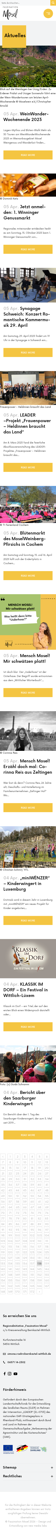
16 (17, 1168)
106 (10, 1241)
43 (10, 1190)
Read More (28, 155)
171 (25, 1291)
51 (17, 1196)
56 (3, 1201)
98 (2, 1235)
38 (24, 1184)
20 (47, 1168)
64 (10, 1207)
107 (17, 1241)
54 (39, 1196)
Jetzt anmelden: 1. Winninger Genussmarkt (24, 212)
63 (3, 1207)
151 (32, 1274)
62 (47, 1201)
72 (17, 1213)
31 (24, 1179)
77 (2, 1218)
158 (32, 1280)
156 (17, 1280)
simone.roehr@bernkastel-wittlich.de (29, 1354)
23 (17, 1173)
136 (25, 1263)
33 (39, 1179)
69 (47, 1207)
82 (39, 1218)
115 (25, 1246)
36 (10, 1184)
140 (3, 1269)
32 (32, 1179)
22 (10, 1173)
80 (25, 1218)
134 (10, 1263)
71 (10, 1213)
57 (10, 1201)
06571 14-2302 (16, 1362)
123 (32, 1252)
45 (24, 1190)
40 (39, 1184)
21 (3, 1173)
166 (39, 1286)
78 (10, 1218)
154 (3, 1280)
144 (32, 1269)
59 (25, 1201)
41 (47, 1184)
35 (3, 1184)
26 (39, 1173)
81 (32, 1218)
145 (39, 1269)
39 (32, 1184)
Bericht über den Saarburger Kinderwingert (24, 1098)
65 (17, 1207)
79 (17, 1218)
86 (17, 1224)
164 (25, 1286)
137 (32, 1263)
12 (39, 1162)
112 (3, 1246)
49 (3, 1196)
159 (39, 1280)
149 (17, 1274)
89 (39, 1224)
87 (24, 1224)
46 (32, 1190)
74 (32, 1213)
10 (24, 1162)
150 (25, 1274)
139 (47, 1263)
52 (24, 1196)
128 (18, 1258)
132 (47, 1258)
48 (46, 1190)
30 (17, 1179)
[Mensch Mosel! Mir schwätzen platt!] (28, 622)
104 (47, 1235)
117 (39, 1246)
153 (47, 1274)
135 (17, 1263)
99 (10, 1235)
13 (46, 1162)
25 (32, 1173)
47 (39, 1190)
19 (39, 1168)
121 (17, 1252)
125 (47, 1252)
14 (3, 1168)
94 (24, 1229)
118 (46, 1246)
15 (10, 1168)
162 (10, 1286)
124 (39, 1252)
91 (2, 1229)
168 (3, 1291)
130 (32, 1258)
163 (17, 1286)
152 (39, 1274)
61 (39, 1201)
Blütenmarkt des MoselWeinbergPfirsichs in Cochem (24, 539)
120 (10, 1252)
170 (17, 1291)
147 (3, 1274)
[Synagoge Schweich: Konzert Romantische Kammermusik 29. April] (28, 285)
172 (32, 1291)
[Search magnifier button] (53, 3)
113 (10, 1246)
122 (25, 1252)
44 (17, 1190)
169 (10, 1291)
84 (2, 1224)
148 (10, 1274)
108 (25, 1241)
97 (47, 1229)
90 (47, 1224)
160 (47, 1280)
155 (10, 1280)
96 (39, 1229)
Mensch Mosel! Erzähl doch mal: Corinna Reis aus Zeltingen (27, 767)
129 (25, 1258)
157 (25, 1280)
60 (32, 1201)
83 (46, 1218)
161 (3, 1286)
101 (25, 1235)
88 (32, 1224)
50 (10, 1196)
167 (47, 1286)
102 (32, 1235)
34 (47, 1179)
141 (10, 1269)
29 (10, 1179)
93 (17, 1229)
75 (39, 1213)
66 (25, 1207)
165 (32, 1286)
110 (39, 1241)
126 (3, 1258)
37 (17, 1184)
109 (32, 1241)
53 (32, 1196)
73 (25, 1213)
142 (17, 1269)
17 (25, 1168)
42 (2, 1190)
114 (17, 1246)
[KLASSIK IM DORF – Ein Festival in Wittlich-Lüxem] (28, 958)
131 (39, 1258)
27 (46, 1173)
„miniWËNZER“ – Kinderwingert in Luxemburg (26, 884)
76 (46, 1213)
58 (17, 1201)
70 (3, 1213)
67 (32, 1207)
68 (39, 1207)
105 (3, 1241)
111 (46, 1241)
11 (32, 1162)
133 (3, 1263)
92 (10, 1229)
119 (3, 1252)
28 (2, 1179)
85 (10, 1224)
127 (10, 1258)
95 (32, 1229)
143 (25, 1269)
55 (46, 1196)
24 (24, 1173)
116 (32, 1246)
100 (17, 1235)
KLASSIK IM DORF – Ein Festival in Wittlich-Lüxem (25, 990)
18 (32, 1168)
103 (39, 1235)
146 (47, 1269)
